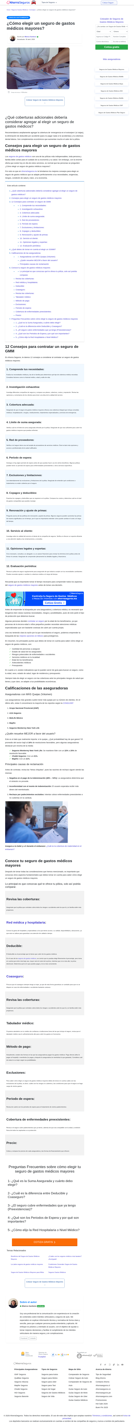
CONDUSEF (68, 703)
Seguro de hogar (48, 1389)
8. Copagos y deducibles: (30, 231)
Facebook (24, 1338)
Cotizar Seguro (109, 3)
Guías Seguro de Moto (78, 1393)
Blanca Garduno (31, 36)
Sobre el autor (28, 1302)
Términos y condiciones (102, 1416)
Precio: (18, 315)
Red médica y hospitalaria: (27, 282)
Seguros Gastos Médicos (19, 10)
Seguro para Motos (49, 1378)
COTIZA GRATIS (44, 1242)
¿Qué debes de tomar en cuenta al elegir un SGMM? (33, 249)
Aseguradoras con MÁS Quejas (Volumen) (37, 257)
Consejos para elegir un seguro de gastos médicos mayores (36, 198)
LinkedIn (33, 1338)
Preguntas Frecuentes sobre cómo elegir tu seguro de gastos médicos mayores (44, 319)
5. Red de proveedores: (29, 220)
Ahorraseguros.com (104, 1396)
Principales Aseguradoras (25, 1369)
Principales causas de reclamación (34, 264)
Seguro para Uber (48, 1382)
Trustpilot (42, 1357)
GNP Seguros (20, 1374)
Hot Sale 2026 (102, 1404)
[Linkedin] (118, 1365)
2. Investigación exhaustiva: (31, 209)
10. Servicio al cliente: (29, 238)
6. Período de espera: (29, 224)
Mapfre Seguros (21, 1385)
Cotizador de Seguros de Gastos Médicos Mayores (112, 20)
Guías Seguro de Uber (78, 1396)
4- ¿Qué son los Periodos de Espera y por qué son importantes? (42, 334)
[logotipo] (22, 1364)
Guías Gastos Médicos (78, 1400)
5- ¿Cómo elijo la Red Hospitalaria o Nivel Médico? (37, 337)
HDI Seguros (19, 1393)
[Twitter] (105, 1365)
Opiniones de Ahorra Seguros (43, 1353)
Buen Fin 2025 (102, 1407)
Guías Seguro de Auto (78, 1389)
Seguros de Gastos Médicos (53, 1393)
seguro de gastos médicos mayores (23, 585)
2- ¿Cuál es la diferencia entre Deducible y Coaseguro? (39, 326)
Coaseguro (14, 976)
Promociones (101, 1400)
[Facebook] (101, 1365)
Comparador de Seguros (79, 1374)
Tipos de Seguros (48, 2)
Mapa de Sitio (75, 1369)
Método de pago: (23, 301)
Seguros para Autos (49, 1374)
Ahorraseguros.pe (103, 1393)
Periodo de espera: (24, 308)
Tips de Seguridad (103, 1374)
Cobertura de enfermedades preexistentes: (33, 312)
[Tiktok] (114, 1365)
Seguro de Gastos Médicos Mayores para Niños (27, 1272)
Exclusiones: (21, 304)
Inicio (8, 10)
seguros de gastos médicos (27, 958)
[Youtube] (122, 1365)
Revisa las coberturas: (25, 279)
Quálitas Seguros (21, 1378)
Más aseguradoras (111, 59)
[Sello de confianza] (98, 1355)
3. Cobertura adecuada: (30, 213)
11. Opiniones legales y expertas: (34, 242)
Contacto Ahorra (102, 1382)
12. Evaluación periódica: (30, 246)
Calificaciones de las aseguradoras (26, 253)
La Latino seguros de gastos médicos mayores (27, 1264)
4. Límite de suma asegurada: (32, 216)
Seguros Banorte (21, 1396)
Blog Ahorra (101, 1378)
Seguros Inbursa (21, 1382)
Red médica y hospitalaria (25, 922)
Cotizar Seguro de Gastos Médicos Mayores (44, 101)
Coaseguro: (20, 290)
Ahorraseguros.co (103, 1389)
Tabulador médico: (23, 297)
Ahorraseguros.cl (103, 1385)
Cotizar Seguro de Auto (78, 1378)
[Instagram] (109, 1365)
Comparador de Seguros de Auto (80, 1383)
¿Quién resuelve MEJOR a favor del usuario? (39, 260)
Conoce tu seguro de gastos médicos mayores (30, 268)
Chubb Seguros (20, 1389)
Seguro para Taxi (48, 1385)
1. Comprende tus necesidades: (33, 205)
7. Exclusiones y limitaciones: (32, 227)
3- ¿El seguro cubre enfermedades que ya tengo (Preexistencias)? (43, 330)
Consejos (32, 10)
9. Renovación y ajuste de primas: (34, 235)
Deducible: (20, 286)
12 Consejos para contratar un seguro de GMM (31, 202)
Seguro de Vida (47, 1396)
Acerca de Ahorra (103, 1369)
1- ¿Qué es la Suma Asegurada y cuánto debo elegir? (38, 323)
